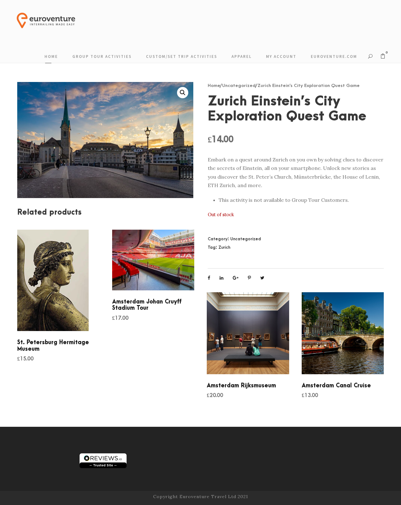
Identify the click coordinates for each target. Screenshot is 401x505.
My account (281, 56)
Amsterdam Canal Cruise (336, 386)
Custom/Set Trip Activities (181, 56)
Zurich (224, 247)
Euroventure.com (334, 56)
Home (51, 56)
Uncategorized (239, 85)
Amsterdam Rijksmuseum (241, 386)
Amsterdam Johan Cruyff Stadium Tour (147, 305)
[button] (182, 92)
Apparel (242, 56)
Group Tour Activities (102, 56)
